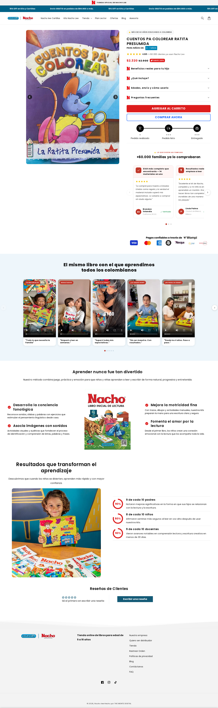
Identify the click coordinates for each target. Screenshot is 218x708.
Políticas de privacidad (141, 656)
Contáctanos (136, 666)
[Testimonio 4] (111, 350)
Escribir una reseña (135, 599)
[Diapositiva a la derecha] (115, 97)
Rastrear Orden (137, 651)
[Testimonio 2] (107, 350)
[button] (202, 18)
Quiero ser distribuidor (140, 640)
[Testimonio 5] (113, 350)
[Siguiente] (208, 192)
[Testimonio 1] (104, 350)
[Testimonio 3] (109, 350)
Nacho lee (99, 703)
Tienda (132, 645)
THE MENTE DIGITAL (122, 703)
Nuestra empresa (138, 635)
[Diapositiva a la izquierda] (30, 97)
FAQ (131, 671)
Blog (131, 661)
